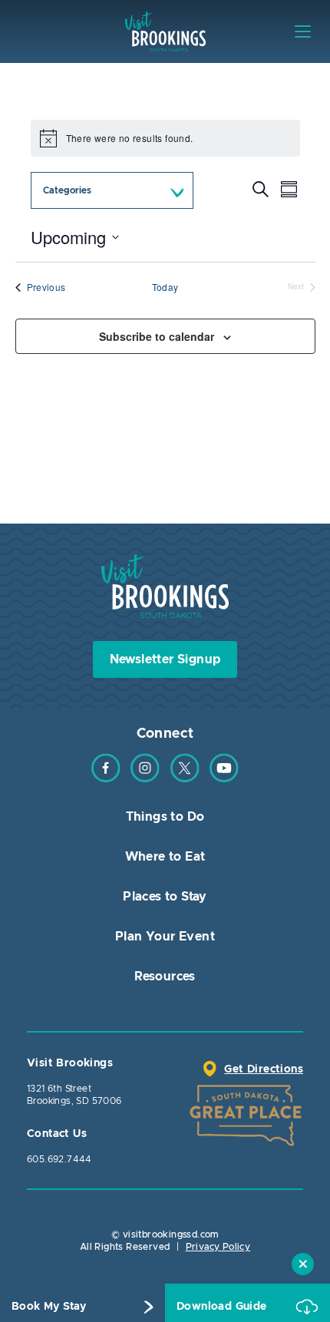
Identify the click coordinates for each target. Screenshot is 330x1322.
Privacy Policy (218, 1246)
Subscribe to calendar (156, 336)
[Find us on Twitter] (185, 779)
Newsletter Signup (165, 659)
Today (165, 287)
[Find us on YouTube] (224, 779)
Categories (67, 190)
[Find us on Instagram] (145, 779)
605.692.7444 (59, 1159)
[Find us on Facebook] (105, 779)
